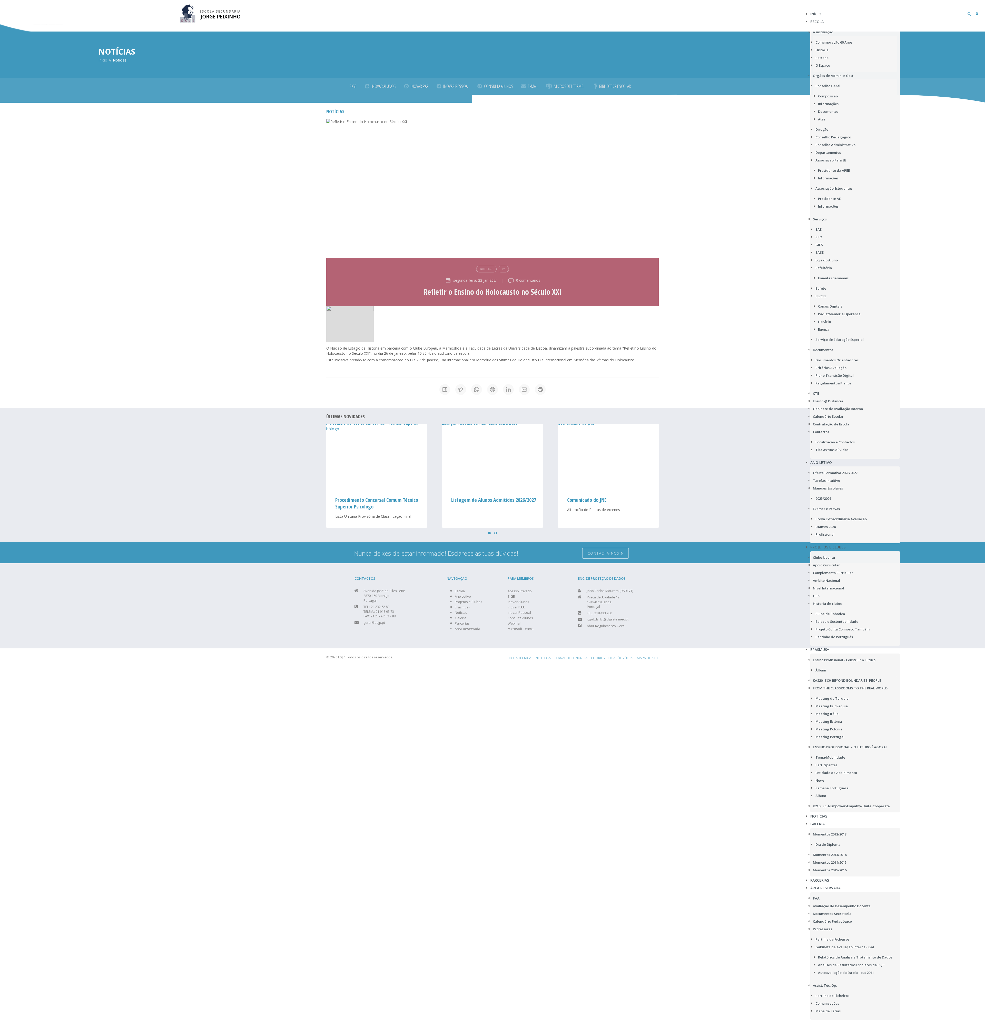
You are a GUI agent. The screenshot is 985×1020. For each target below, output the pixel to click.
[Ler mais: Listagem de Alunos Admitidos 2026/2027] (376, 457)
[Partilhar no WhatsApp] (476, 389)
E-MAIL (533, 86)
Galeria (460, 618)
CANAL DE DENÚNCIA (571, 658)
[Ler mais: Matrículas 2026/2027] (608, 457)
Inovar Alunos (518, 601)
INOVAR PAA (419, 86)
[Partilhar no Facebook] (444, 389)
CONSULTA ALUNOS (498, 86)
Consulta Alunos (520, 618)
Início (102, 60)
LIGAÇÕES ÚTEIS (620, 658)
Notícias (461, 612)
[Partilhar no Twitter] (460, 389)
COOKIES (598, 658)
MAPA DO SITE (648, 658)
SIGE (353, 86)
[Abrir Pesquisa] (969, 13)
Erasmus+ (462, 607)
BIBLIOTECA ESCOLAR (615, 86)
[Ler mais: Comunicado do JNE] (492, 457)
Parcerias (462, 623)
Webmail (514, 623)
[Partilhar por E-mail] (524, 389)
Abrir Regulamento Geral (606, 626)
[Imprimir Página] (540, 389)
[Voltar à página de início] (210, 13)
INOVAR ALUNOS (383, 86)
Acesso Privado (520, 591)
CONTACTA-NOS (604, 553)
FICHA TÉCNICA (520, 658)
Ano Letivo (463, 596)
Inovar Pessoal (519, 612)
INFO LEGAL (543, 658)
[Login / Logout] (977, 13)
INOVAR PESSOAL (456, 86)
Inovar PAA (516, 607)
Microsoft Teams (521, 628)
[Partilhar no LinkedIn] (508, 389)
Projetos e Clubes (468, 601)
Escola (460, 591)
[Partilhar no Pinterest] (492, 389)
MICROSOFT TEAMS (569, 86)
